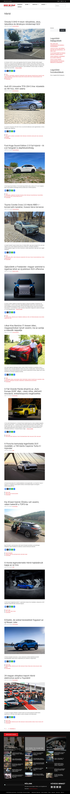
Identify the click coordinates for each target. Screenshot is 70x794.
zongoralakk (6, 137)
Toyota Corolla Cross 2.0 (17, 196)
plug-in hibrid (41, 316)
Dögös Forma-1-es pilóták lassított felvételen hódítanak (38, 775)
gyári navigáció (16, 379)
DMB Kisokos (49, 747)
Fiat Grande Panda (23, 436)
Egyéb (7, 315)
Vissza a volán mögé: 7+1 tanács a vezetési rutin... (59, 759)
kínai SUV (40, 75)
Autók (26, 4)
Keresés (52, 28)
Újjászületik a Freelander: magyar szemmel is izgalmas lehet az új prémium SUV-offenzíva (24, 268)
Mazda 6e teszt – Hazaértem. (30, 749)
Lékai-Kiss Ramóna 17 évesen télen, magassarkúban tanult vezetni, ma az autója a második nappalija (24, 327)
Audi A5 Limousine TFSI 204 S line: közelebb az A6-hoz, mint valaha (24, 87)
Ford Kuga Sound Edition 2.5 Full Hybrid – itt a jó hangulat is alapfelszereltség (24, 146)
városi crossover (36, 665)
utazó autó (41, 135)
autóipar (7, 316)
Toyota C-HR (40, 721)
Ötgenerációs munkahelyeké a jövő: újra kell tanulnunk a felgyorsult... (17, 776)
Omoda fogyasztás (36, 76)
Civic (6, 611)
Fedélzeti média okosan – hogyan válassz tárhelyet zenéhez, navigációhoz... (59, 764)
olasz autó (32, 436)
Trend (16, 747)
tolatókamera (21, 380)
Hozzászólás (8, 79)
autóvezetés (8, 379)
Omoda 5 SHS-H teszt (28, 76)
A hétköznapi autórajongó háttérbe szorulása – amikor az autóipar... (17, 753)
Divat (10, 747)
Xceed (26, 554)
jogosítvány (39, 379)
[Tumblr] (65, 1)
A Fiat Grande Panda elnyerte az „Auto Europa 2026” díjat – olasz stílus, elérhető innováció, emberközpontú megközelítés (23, 391)
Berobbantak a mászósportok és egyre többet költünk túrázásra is (17, 765)
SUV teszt (8, 196)
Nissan (26, 665)
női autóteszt (9, 76)
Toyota (36, 721)
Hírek (9, 435)
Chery (10, 316)
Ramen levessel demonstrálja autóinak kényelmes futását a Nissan (38, 763)
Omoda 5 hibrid (15, 76)
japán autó (23, 665)
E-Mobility (30, 748)
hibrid (26, 75)
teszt (11, 77)
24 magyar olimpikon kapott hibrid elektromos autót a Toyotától (19, 676)
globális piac (24, 316)
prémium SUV (6, 318)
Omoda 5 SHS (21, 76)
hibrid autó (30, 75)
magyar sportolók (28, 721)
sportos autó (33, 135)
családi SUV (17, 75)
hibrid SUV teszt (35, 75)
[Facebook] (58, 1)
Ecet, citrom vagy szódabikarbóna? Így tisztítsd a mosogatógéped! (57, 45)
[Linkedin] (62, 1)
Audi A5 (9, 135)
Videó (42, 748)
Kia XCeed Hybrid (17, 554)
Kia (12, 554)
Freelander (20, 316)
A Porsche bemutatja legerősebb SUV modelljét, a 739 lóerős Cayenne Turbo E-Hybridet (22, 445)
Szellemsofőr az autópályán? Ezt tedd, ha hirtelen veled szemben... (59, 770)
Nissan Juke (30, 665)
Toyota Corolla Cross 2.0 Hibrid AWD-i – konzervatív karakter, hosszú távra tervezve (24, 206)
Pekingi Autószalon (35, 316)
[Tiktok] (60, 787)
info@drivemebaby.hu (33, 788)
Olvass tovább (18, 67)
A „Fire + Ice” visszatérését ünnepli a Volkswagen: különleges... (38, 753)
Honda (14, 611)
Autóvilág (6, 747)
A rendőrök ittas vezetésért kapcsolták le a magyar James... (38, 769)
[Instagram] (60, 1)
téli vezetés (17, 380)
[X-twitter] (63, 1)
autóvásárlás (12, 75)
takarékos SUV (7, 77)
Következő (13, 728)
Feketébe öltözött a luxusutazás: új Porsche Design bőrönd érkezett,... (12, 749)
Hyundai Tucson (34, 379)
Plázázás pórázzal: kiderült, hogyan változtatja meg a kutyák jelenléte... (17, 770)
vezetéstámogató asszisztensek (30, 380)
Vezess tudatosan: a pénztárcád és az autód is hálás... (55, 749)
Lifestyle (34, 4)
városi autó (39, 436)
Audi (6, 135)
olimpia (33, 721)
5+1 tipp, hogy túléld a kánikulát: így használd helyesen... (58, 775)
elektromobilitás (8, 665)
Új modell (38, 748)
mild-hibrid (29, 135)
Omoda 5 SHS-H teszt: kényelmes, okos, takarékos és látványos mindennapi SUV (22, 23)
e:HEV (9, 611)
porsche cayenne (15, 493)
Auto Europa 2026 (9, 436)
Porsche (9, 493)
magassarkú (12, 380)
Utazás (43, 4)
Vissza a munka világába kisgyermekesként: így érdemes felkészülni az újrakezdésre (57, 61)
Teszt (7, 74)
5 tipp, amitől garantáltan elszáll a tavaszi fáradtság (17, 759)
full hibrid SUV (22, 75)
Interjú (20, 6)
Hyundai (29, 379)
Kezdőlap (19, 4)
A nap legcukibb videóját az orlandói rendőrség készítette (38, 759)
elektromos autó (15, 316)
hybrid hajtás (24, 379)
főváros (12, 379)
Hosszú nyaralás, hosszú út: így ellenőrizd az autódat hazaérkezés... (59, 753)
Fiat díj (18, 436)
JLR (30, 316)
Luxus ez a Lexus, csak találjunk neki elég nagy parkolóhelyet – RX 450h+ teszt (57, 50)
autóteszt (7, 75)
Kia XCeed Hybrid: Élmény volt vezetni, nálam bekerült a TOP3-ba (21, 503)
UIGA (35, 436)
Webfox (28, 792)
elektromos (15, 436)
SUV (41, 76)
